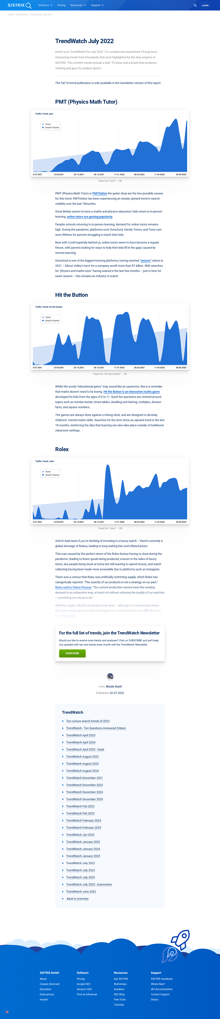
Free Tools (120, 999)
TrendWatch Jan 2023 (80, 834)
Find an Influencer (87, 994)
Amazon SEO (84, 989)
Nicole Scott (114, 686)
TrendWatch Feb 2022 (80, 806)
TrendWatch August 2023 (82, 763)
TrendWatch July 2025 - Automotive (89, 884)
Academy (119, 989)
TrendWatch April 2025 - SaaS (85, 749)
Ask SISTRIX (121, 978)
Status (154, 999)
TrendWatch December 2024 (84, 792)
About (43, 978)
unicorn (146, 260)
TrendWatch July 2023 (80, 870)
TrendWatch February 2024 (83, 820)
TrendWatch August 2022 (82, 756)
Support (96, 5)
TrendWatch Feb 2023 (80, 813)
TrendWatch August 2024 (82, 770)
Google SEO (83, 984)
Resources (77, 5)
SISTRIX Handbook (162, 978)
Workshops (120, 984)
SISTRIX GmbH (49, 972)
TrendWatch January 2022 (83, 841)
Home (11, 14)
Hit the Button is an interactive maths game (132, 391)
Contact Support (160, 994)
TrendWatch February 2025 (83, 827)
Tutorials (119, 1004)
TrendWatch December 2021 (84, 778)
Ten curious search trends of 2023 (88, 721)
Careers (50, 984)
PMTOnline (99, 193)
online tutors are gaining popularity (89, 216)
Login (205, 5)
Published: (102, 693)
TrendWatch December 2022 (84, 785)
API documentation (162, 989)
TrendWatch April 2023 (80, 735)
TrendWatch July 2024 (80, 877)
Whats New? (158, 984)
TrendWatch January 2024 (83, 849)
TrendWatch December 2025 (84, 799)
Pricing (61, 5)
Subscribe (72, 653)
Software (44, 5)
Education (45, 989)
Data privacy (47, 994)
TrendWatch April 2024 (80, 742)
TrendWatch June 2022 (81, 891)
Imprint (44, 999)
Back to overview (77, 898)
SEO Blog (119, 994)
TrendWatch (22, 14)
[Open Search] (195, 5)
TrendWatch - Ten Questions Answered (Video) (96, 728)
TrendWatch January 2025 (83, 856)
